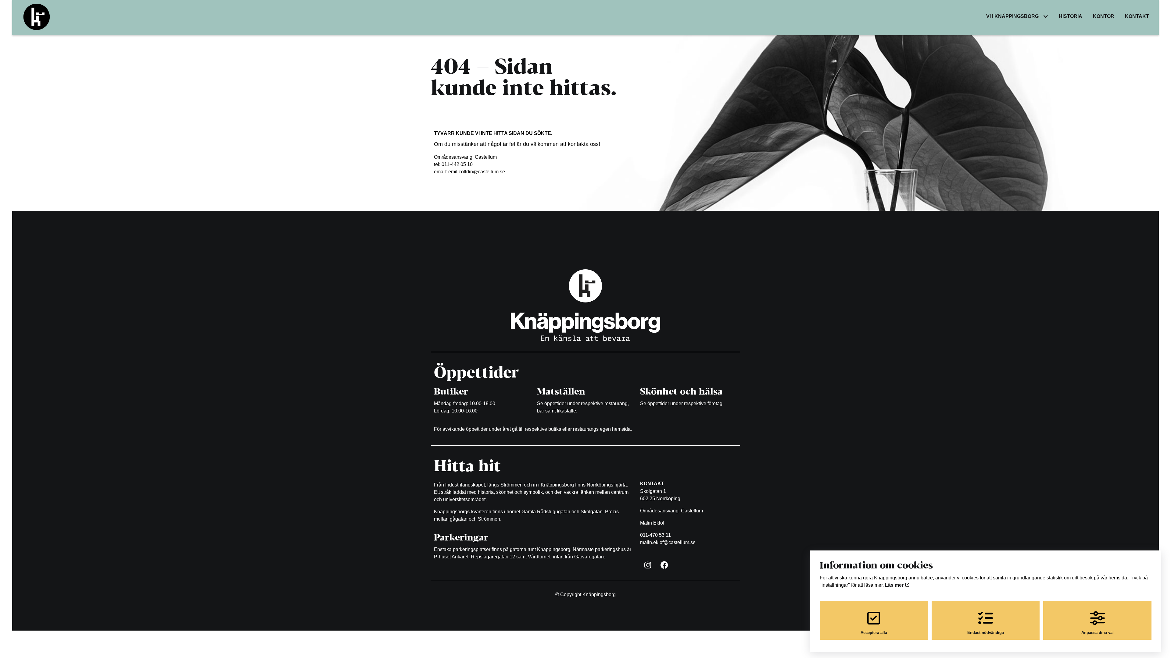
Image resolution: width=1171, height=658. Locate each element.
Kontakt (1137, 16)
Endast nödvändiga (985, 632)
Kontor (1103, 16)
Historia (1070, 16)
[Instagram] (647, 564)
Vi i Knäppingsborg (1012, 16)
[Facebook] (664, 564)
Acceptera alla (874, 632)
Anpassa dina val (1097, 632)
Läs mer (895, 585)
